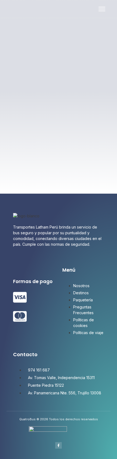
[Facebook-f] (58, 445)
